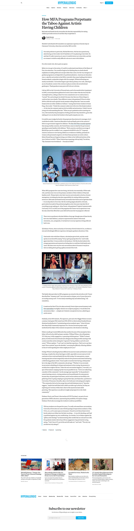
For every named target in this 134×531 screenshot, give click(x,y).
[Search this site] (21, 3)
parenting (58, 430)
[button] (85, 7)
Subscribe (109, 3)
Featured (51, 430)
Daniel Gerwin (50, 37)
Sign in (102, 2)
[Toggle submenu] (86, 7)
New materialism (49, 308)
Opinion (44, 15)
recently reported (81, 123)
